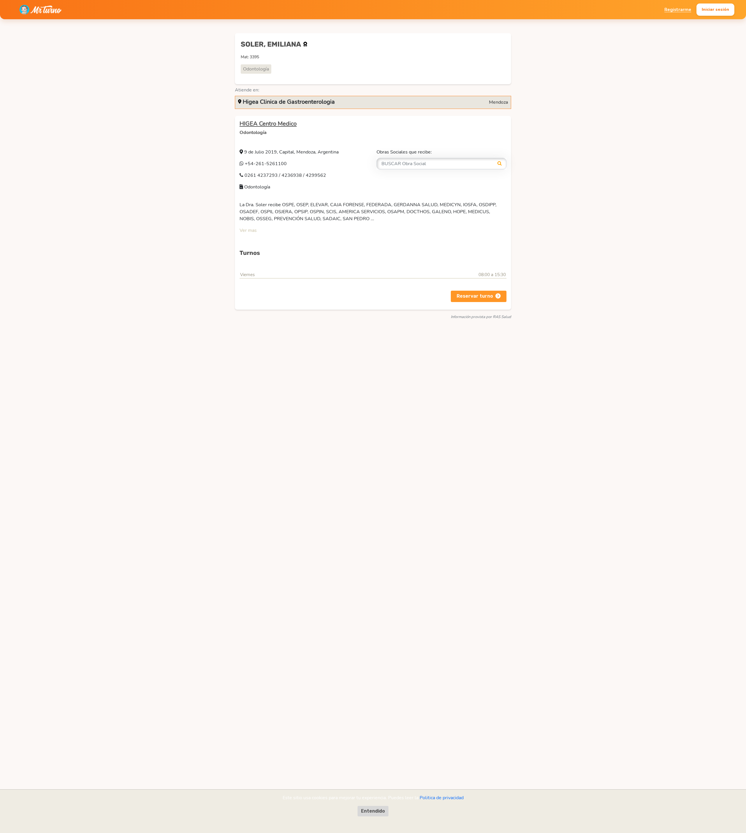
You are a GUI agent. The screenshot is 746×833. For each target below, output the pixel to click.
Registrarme (677, 10)
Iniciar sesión (715, 9)
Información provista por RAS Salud (481, 317)
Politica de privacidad (442, 798)
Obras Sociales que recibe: (404, 152)
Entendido (373, 811)
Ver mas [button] (248, 230)
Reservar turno (475, 296)
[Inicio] (40, 9)
